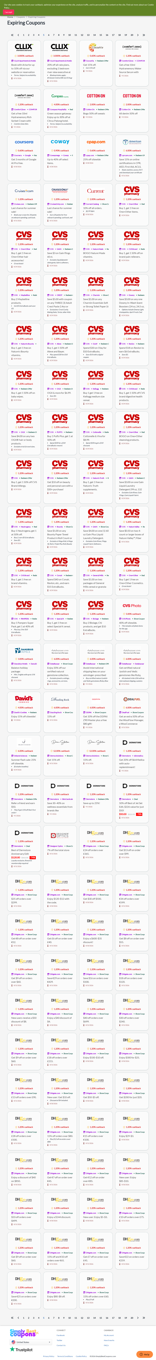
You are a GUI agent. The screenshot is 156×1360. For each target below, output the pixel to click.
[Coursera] (24, 142)
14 (94, 35)
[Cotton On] (96, 96)
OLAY (95, 344)
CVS (123, 204)
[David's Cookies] (24, 699)
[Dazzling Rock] (60, 699)
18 (119, 35)
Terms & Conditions (65, 1356)
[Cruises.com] (24, 190)
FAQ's (106, 1345)
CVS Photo (126, 619)
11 (75, 35)
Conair (59, 575)
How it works (109, 1340)
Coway (66, 155)
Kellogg (96, 389)
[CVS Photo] (132, 605)
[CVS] (132, 190)
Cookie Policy (81, 1356)
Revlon (131, 344)
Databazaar (139, 664)
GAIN (59, 249)
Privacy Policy (48, 1356)
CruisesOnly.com (57, 204)
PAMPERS (25, 619)
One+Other (133, 204)
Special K (60, 619)
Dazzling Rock (56, 712)
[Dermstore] (132, 742)
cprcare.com (127, 155)
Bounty (60, 527)
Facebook (61, 1335)
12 (82, 35)
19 (125, 35)
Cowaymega (55, 155)
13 (88, 35)
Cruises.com (19, 204)
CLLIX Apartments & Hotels (25, 61)
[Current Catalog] (96, 190)
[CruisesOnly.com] (60, 190)
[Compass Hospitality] (60, 96)
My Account (109, 1335)
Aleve (59, 344)
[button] (31, 1342)
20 (132, 35)
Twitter (59, 1340)
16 (107, 35)
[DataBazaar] (60, 650)
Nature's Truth (98, 478)
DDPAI (89, 712)
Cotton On (90, 109)
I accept (8, 12)
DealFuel (125, 712)
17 (113, 35)
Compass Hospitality (58, 109)
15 (100, 35)
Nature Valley (134, 527)
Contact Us (61, 1345)
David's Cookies (20, 712)
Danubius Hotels (20, 664)
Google (28, 155)
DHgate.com (91, 846)
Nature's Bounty (27, 344)
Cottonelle (97, 432)
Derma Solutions (56, 756)
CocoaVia (90, 61)
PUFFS (59, 432)
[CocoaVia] (96, 47)
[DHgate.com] (96, 832)
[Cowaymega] (60, 142)
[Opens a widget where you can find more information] (144, 1354)
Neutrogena (25, 527)
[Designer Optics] (60, 835)
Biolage (96, 619)
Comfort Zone (127, 61)
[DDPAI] (96, 699)
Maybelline (25, 295)
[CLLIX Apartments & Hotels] (24, 47)
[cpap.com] (96, 142)
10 (69, 35)
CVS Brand (133, 249)
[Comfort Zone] (132, 47)
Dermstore (126, 756)
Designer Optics (56, 846)
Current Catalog (92, 204)
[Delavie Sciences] (24, 742)
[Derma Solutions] (60, 742)
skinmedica (138, 756)
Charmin (96, 295)
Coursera (18, 155)
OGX (59, 389)
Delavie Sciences (20, 756)
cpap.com (90, 155)
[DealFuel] (132, 699)
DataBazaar (55, 664)
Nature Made (98, 249)
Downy (132, 295)
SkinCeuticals (67, 799)
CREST (59, 295)
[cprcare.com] (132, 142)
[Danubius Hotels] (24, 650)
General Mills (98, 575)
